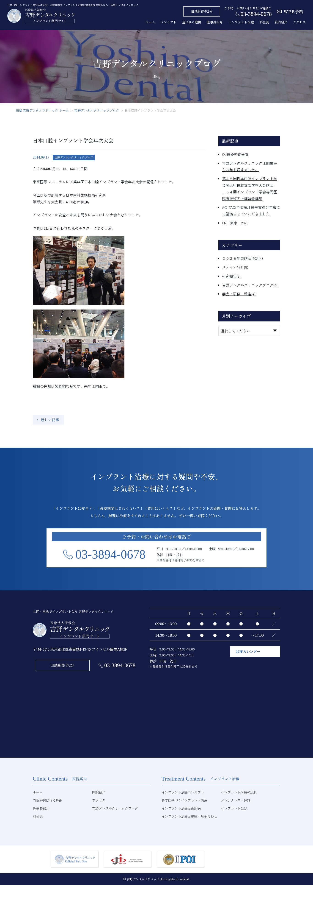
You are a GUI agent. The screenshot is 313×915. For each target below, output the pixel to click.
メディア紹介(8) (235, 267)
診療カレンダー (248, 651)
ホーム (150, 22)
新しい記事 (50, 419)
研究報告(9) (231, 276)
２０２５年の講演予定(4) (242, 258)
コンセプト (168, 22)
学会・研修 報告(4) (238, 293)
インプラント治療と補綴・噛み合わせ (189, 816)
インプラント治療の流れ (239, 792)
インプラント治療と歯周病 (181, 808)
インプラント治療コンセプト (183, 792)
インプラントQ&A (234, 808)
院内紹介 (281, 22)
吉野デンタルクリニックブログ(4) (249, 285)
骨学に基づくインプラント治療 (184, 800)
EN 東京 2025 (235, 223)
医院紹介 (98, 792)
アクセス (299, 22)
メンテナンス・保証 (235, 800)
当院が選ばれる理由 (47, 800)
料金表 (264, 22)
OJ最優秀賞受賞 (235, 154)
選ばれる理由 (191, 22)
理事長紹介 (215, 22)
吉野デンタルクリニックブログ (74, 157)
